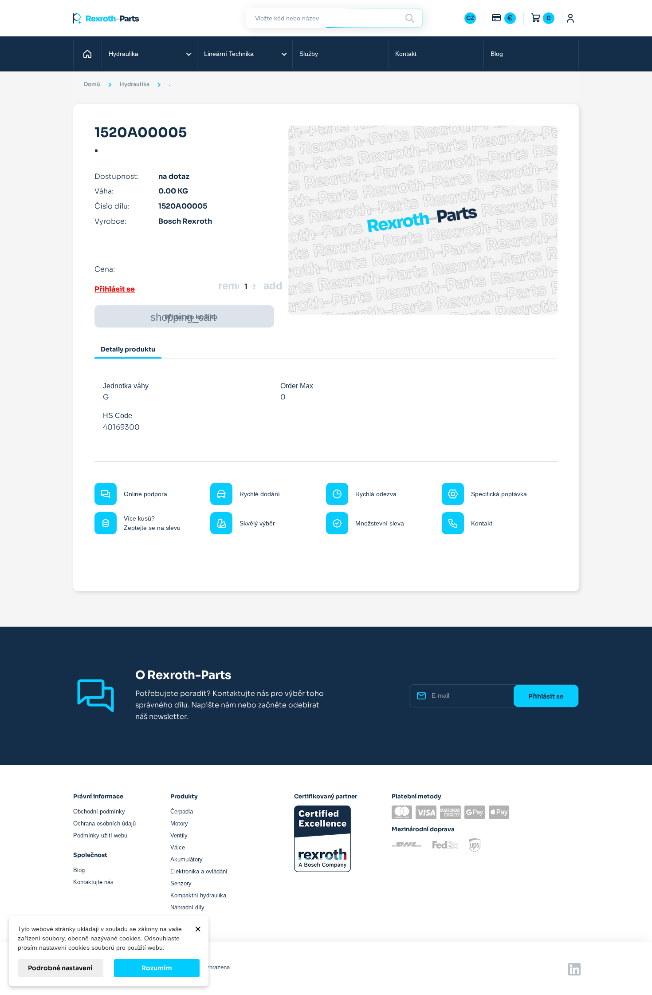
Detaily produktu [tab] (128, 349)
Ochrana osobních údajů (104, 823)
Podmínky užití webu (100, 835)
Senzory (181, 883)
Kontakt (405, 53)
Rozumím (156, 968)
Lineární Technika (229, 53)
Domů (88, 53)
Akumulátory (186, 859)
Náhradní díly (187, 907)
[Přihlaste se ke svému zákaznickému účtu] (570, 18)
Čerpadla (181, 811)
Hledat (411, 18)
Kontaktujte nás (93, 882)
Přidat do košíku (184, 317)
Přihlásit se (114, 289)
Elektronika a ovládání (199, 871)
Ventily (179, 835)
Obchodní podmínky (99, 811)
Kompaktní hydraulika (198, 895)
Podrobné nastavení (60, 968)
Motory (179, 823)
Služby (308, 53)
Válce (177, 847)
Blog (497, 53)
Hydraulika (123, 53)
